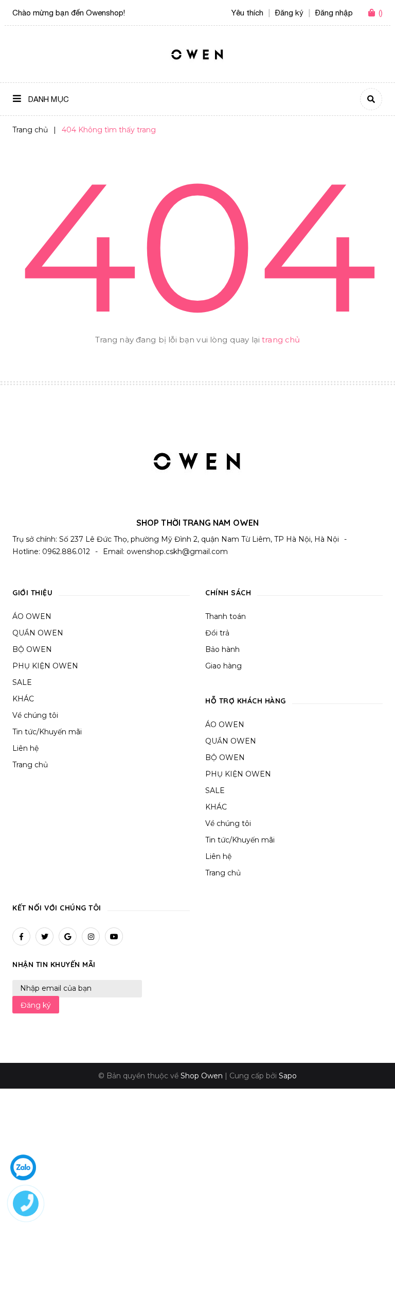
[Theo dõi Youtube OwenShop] (114, 936)
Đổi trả (217, 633)
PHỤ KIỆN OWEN (45, 665)
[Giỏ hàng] (373, 13)
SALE (22, 682)
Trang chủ (30, 764)
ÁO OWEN (31, 616)
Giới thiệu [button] (32, 592)
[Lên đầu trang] (367, 1266)
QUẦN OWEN (37, 633)
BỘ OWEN (32, 649)
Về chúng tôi (35, 715)
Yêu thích (247, 12)
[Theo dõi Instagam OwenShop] (91, 936)
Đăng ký (36, 1005)
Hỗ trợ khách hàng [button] (245, 700)
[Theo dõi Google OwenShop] (68, 936)
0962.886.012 (66, 551)
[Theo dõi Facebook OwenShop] (21, 936)
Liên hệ (25, 748)
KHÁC (23, 698)
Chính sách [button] (228, 592)
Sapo (288, 1075)
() (381, 12)
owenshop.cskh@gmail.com (177, 551)
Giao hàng (223, 665)
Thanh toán (225, 616)
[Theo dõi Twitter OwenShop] (44, 936)
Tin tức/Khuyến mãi (47, 731)
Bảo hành (222, 649)
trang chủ (281, 340)
